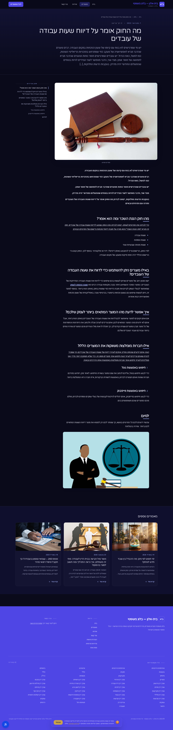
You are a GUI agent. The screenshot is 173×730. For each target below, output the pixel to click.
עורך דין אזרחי (119, 679)
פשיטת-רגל (81, 702)
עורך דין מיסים (40, 687)
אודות (74, 4)
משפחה (82, 676)
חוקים (123, 672)
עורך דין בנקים (40, 679)
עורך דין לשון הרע (78, 687)
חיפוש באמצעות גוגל (38, 110)
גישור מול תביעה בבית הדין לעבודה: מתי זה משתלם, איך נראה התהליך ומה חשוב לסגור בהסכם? (86, 562)
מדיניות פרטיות (91, 643)
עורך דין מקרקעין (158, 691)
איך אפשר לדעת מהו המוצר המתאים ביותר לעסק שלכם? (33, 99)
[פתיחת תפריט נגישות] (5, 724)
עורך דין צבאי (120, 695)
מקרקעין (121, 676)
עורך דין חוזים (160, 687)
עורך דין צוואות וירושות (76, 695)
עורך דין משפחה (119, 691)
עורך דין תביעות (159, 698)
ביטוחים (42, 668)
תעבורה (122, 706)
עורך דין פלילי (160, 695)
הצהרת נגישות (92, 639)
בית (93, 4)
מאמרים (85, 4)
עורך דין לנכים (120, 687)
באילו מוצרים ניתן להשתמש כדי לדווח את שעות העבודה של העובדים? (32, 92)
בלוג (135, 17)
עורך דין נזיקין (80, 691)
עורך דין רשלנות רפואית (36, 695)
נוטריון (162, 679)
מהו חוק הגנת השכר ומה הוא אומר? (33, 88)
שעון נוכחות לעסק (79, 284)
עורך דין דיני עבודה (118, 683)
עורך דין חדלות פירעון (37, 683)
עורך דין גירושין (159, 683)
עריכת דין (121, 702)
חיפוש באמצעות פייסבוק (36, 113)
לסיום (44, 117)
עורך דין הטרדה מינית (77, 683)
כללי (83, 672)
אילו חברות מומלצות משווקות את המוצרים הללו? (34, 105)
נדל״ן (43, 676)
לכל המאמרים (16, 4)
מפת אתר (93, 647)
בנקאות (162, 672)
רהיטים (42, 702)
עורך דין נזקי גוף (39, 691)
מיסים (162, 676)
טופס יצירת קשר (36, 623)
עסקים (42, 698)
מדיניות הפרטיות (74, 723)
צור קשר (64, 4)
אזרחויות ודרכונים (158, 668)
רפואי (162, 706)
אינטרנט (82, 668)
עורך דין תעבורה (79, 698)
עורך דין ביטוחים (79, 679)
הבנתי (58, 722)
